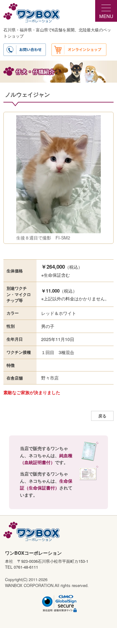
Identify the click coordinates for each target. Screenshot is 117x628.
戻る (102, 416)
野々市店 (50, 378)
